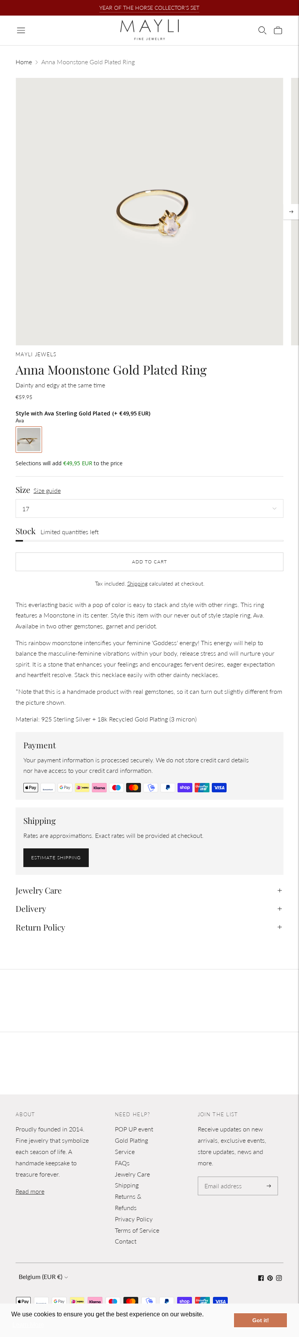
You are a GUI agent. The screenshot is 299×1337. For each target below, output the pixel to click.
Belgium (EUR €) (40, 1276)
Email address (222, 1177)
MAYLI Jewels (36, 354)
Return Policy (40, 927)
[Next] (291, 212)
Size (23, 489)
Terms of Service (137, 1230)
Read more (30, 1191)
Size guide (47, 490)
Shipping (137, 583)
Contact (125, 1241)
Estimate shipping (56, 857)
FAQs (122, 1162)
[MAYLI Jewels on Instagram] (279, 1278)
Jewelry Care (39, 890)
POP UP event (134, 1129)
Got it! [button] (260, 1320)
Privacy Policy (134, 1219)
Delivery (31, 908)
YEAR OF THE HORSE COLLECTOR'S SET (149, 7)
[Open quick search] (262, 30)
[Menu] (21, 30)
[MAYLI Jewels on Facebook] (261, 1278)
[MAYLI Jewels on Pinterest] (270, 1278)
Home (24, 61)
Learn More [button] (28, 1324)
